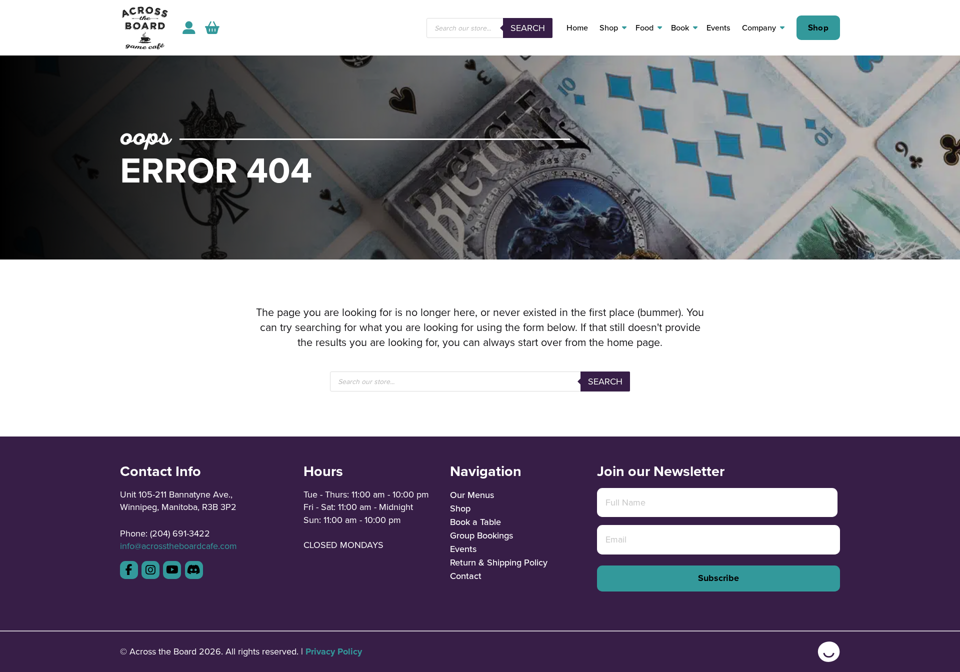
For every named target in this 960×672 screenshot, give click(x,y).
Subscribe (718, 578)
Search (527, 28)
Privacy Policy (334, 651)
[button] (212, 27)
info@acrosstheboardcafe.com (178, 546)
